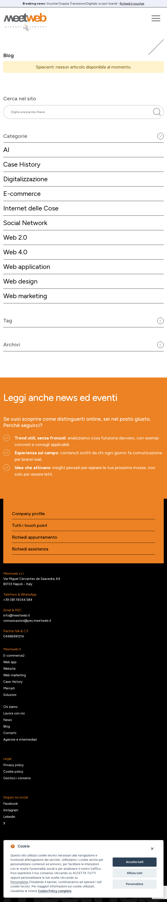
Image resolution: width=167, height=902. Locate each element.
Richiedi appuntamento (34, 537)
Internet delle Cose (30, 208)
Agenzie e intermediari (20, 739)
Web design (20, 281)
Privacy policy (13, 765)
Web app (10, 662)
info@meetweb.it (16, 615)
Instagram (10, 810)
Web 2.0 (15, 237)
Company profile (28, 513)
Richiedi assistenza (30, 549)
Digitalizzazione (25, 179)
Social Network (25, 223)
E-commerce (22, 194)
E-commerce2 (14, 656)
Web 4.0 (15, 252)
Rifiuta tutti (134, 873)
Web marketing (25, 296)
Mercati (9, 688)
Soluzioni (9, 695)
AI (6, 150)
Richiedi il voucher (132, 3)
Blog (6, 726)
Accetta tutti (134, 862)
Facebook (10, 804)
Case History (21, 164)
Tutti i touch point (29, 525)
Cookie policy (13, 772)
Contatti (9, 733)
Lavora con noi (14, 713)
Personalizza (134, 884)
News (7, 720)
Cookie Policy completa (54, 891)
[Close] (152, 848)
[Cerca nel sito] (157, 112)
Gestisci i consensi (17, 778)
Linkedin (9, 817)
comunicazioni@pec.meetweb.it (27, 621)
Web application (26, 267)
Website (9, 669)
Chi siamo (10, 707)
